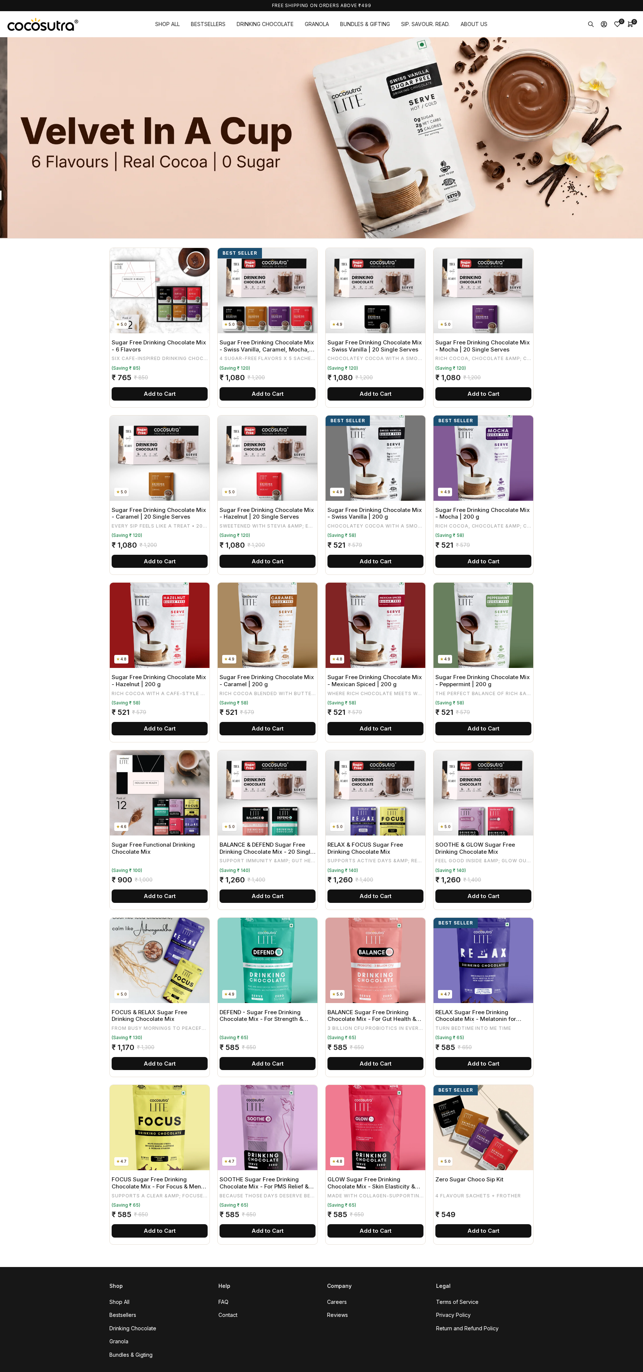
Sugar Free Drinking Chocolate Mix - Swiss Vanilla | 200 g (374, 514)
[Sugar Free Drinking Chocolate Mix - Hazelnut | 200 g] (159, 625)
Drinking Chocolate (132, 1328)
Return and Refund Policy (467, 1328)
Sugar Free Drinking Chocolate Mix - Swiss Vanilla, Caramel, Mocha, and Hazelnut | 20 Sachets (267, 346)
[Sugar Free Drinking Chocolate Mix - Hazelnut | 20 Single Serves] (267, 458)
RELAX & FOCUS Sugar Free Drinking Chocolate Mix (365, 848)
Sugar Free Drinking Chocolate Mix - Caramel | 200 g (267, 681)
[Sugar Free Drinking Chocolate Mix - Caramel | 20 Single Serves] (159, 458)
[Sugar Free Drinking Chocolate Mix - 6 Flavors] (159, 290)
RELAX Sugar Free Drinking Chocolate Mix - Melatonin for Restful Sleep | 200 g (475, 1016)
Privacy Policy (453, 1315)
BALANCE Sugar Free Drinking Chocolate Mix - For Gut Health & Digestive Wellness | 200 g (371, 1016)
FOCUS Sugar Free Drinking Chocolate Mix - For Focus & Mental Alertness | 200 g (160, 1183)
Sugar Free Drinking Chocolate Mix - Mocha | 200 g (482, 514)
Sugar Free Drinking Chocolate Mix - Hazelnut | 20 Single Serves (267, 514)
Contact (227, 1315)
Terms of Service (457, 1302)
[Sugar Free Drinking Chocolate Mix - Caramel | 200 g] (267, 625)
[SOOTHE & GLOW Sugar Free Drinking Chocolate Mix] (483, 792)
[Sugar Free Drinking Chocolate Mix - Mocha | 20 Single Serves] (483, 290)
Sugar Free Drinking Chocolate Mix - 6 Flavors (159, 346)
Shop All (119, 1302)
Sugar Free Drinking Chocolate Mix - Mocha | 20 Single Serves (482, 346)
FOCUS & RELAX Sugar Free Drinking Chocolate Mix (149, 1016)
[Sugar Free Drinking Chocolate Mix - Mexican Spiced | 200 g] (375, 625)
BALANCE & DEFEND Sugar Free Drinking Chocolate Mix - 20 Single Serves (267, 848)
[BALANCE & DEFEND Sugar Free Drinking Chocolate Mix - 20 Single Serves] (267, 792)
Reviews (337, 1315)
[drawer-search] (591, 24)
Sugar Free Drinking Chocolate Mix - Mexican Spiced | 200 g (374, 681)
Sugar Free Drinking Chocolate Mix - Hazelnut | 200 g (159, 681)
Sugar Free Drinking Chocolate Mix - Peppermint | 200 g (482, 681)
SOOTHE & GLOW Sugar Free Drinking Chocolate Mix (475, 848)
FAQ (223, 1302)
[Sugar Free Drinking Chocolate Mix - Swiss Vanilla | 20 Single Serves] (375, 290)
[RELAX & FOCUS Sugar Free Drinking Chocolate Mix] (375, 792)
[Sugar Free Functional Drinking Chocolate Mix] (159, 792)
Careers (337, 1302)
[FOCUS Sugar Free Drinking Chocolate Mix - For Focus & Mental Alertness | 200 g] (159, 1127)
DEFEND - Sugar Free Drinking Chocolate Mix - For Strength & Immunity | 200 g (261, 1016)
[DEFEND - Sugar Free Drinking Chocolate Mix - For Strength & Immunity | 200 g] (267, 960)
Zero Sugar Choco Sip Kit (469, 1179)
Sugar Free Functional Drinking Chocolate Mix (153, 848)
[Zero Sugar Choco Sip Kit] (483, 1127)
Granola (118, 1341)
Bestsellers (122, 1315)
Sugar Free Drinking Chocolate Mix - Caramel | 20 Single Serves (159, 514)
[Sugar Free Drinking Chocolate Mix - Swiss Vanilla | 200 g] (375, 458)
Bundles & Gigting (131, 1355)
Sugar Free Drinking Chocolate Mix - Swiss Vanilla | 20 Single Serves (374, 346)
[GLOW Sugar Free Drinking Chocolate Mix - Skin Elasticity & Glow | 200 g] (375, 1127)
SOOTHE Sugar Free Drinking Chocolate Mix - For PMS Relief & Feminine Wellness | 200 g (264, 1183)
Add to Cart (160, 393)
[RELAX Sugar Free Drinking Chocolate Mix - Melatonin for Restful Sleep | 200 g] (483, 960)
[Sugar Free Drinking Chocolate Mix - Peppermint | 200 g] (483, 625)
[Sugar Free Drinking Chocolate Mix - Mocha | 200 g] (483, 458)
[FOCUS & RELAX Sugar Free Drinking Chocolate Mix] (159, 960)
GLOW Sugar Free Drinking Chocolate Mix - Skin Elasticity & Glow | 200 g (371, 1183)
